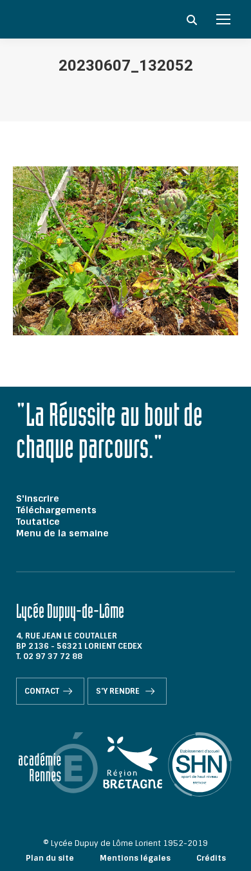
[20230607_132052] (125, 250)
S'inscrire (37, 498)
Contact (41, 691)
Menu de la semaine (62, 533)
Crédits (211, 858)
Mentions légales (135, 858)
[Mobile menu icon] (223, 19)
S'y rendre (119, 691)
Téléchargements (56, 510)
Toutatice (38, 521)
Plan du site (50, 858)
